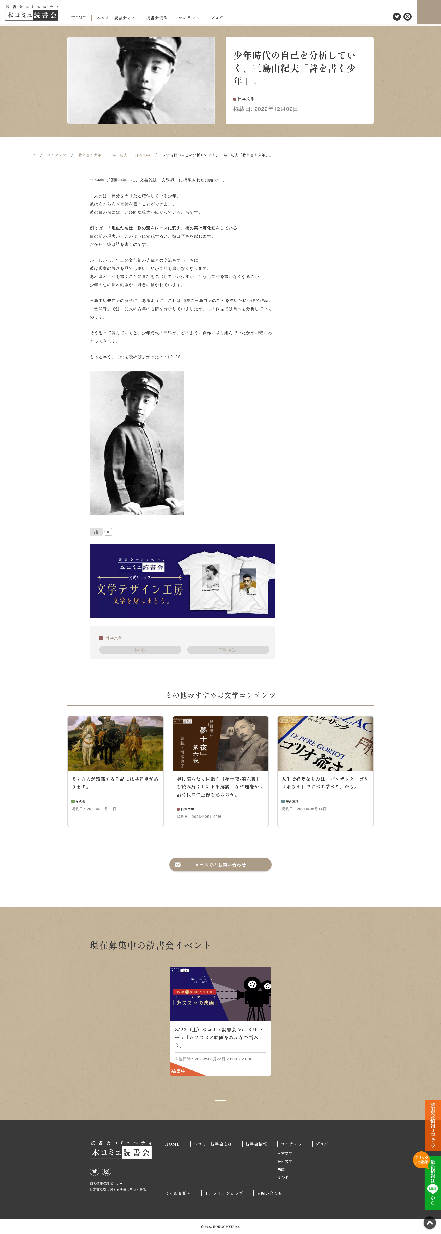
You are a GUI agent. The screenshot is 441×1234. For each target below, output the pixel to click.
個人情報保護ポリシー (106, 1183)
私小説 (140, 649)
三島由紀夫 (228, 649)
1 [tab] (220, 1100)
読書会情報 (157, 18)
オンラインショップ (223, 1193)
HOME (78, 18)
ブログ (217, 18)
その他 (283, 1177)
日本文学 (114, 638)
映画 (281, 1169)
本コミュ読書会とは (116, 18)
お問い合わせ (269, 1193)
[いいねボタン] (96, 532)
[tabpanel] (220, 1021)
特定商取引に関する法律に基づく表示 (118, 1189)
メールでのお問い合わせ (220, 864)
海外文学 (285, 1161)
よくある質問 (178, 1193)
